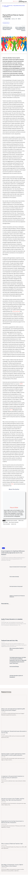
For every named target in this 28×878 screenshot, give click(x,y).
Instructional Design (14, 666)
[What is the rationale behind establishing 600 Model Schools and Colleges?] (14, 701)
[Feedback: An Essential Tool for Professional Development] (5, 596)
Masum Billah (7, 18)
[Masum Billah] (3, 18)
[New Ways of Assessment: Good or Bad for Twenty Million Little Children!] (14, 857)
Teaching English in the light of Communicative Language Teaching (7, 28)
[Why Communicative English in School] (5, 652)
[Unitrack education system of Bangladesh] (5, 679)
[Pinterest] (13, 9)
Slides (3, 548)
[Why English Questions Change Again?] (5, 586)
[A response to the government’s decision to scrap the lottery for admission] (14, 768)
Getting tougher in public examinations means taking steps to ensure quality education (13, 754)
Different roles (20, 520)
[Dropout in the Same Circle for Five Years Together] (5, 566)
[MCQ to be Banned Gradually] (5, 576)
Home (5, 5)
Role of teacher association (13, 522)
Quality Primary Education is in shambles (11, 619)
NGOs (12, 484)
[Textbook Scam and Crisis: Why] (14, 632)
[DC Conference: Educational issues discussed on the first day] (14, 723)
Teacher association (6, 524)
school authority (16, 311)
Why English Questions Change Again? (16, 586)
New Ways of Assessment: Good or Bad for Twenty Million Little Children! (12, 865)
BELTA (11, 409)
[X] (10, 9)
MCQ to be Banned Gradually (14, 576)
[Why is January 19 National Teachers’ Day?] (14, 836)
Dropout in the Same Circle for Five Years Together (18, 566)
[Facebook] (7, 9)
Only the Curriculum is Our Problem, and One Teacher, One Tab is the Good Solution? (12, 799)
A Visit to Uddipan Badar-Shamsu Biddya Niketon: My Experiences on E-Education (20, 29)
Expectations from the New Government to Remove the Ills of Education (12, 821)
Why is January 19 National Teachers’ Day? (12, 843)
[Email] (25, 9)
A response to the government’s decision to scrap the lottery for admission (12, 776)
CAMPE (21, 383)
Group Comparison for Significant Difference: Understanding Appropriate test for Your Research (13, 552)
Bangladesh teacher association (11, 520)
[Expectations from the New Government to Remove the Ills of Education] (14, 813)
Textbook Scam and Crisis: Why (9, 640)
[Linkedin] (19, 9)
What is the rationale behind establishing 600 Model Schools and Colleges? (13, 709)
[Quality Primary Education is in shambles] (14, 611)
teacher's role (13, 524)
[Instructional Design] (5, 670)
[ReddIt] (22, 9)
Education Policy (10, 5)
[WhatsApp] (16, 9)
